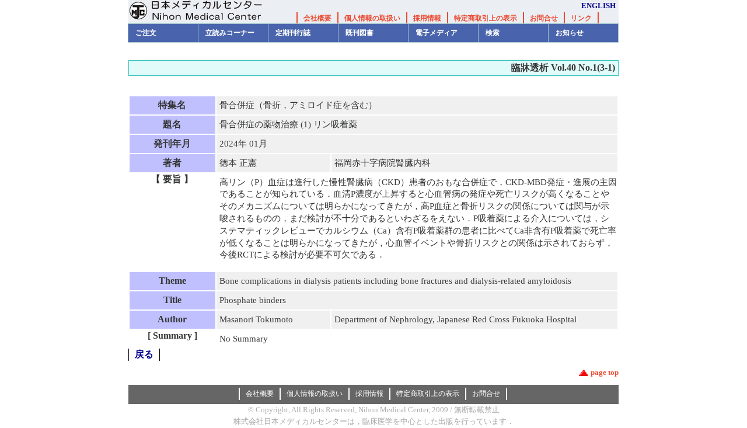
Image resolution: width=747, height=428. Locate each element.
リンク (581, 18)
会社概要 (317, 18)
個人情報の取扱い (372, 18)
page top (605, 372)
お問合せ (544, 18)
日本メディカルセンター (204, 11)
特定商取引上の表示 (485, 18)
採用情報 (427, 18)
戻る (144, 354)
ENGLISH (598, 5)
